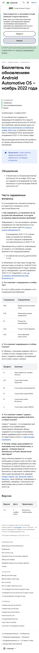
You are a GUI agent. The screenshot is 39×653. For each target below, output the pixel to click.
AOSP (3, 62)
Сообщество (25, 633)
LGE (16, 477)
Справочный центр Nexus (11, 612)
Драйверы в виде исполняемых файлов (15, 563)
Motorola (22, 477)
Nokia (29, 477)
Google (4, 477)
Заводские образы (8, 559)
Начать (19, 41)
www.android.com (8, 615)
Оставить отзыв (27, 640)
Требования (6, 549)
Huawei (11, 477)
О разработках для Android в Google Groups (17, 593)
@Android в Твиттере (9, 575)
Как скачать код (7, 553)
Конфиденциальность (11, 640)
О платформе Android (10, 633)
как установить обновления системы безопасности (16, 275)
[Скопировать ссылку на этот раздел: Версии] (13, 496)
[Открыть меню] (3, 2)
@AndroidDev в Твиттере (10, 579)
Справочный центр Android (11, 605)
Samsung (5, 479)
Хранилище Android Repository (13, 546)
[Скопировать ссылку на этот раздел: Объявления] (20, 171)
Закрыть (19, 34)
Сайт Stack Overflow (9, 622)
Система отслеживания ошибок (13, 626)
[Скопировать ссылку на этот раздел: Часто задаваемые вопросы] (15, 199)
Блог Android (6, 582)
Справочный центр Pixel (10, 609)
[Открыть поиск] (23, 2)
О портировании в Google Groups (13, 596)
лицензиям (18, 527)
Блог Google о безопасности (12, 586)
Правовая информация (11, 637)
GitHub (4, 566)
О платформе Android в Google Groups (15, 589)
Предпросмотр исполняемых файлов (15, 556)
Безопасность (25, 62)
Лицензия (25, 637)
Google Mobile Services (10, 619)
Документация (13, 62)
